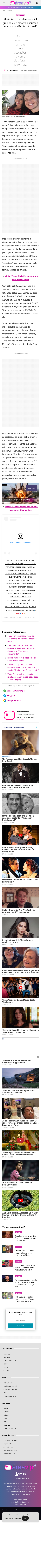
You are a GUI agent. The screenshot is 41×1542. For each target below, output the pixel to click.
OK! (25, 1518)
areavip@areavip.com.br (20, 1502)
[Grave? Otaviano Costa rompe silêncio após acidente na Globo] (7, 1249)
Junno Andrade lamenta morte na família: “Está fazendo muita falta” (25, 1267)
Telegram (11, 695)
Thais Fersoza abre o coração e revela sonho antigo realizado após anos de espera (22, 677)
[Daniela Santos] (5, 70)
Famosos (9, 10)
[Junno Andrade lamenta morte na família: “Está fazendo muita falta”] (7, 1263)
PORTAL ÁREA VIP (8, 1435)
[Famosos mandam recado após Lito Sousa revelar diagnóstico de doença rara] (7, 1278)
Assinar (20, 1326)
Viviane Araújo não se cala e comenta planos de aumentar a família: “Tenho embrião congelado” (23, 667)
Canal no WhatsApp (16, 690)
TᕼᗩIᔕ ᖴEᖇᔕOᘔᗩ (25, 617)
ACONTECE (6, 1403)
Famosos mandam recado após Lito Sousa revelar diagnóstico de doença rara (26, 1283)
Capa (3, 10)
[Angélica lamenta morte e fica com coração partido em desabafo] (7, 1234)
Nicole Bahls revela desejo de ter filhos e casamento (21, 659)
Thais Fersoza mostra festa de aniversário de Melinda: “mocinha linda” (22, 639)
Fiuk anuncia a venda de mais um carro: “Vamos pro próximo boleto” (24, 1299)
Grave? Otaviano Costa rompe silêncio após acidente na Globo (24, 1253)
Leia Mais (17, 1518)
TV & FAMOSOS (7, 1348)
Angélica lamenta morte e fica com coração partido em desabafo (25, 1238)
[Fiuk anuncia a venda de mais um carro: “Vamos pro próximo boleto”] (7, 1295)
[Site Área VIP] (20, 3)
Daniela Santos (13, 70)
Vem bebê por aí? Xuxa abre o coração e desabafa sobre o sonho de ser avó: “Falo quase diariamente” (22, 649)
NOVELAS (5, 1377)
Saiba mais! (20, 719)
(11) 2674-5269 (20, 1505)
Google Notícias (14, 700)
